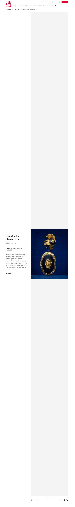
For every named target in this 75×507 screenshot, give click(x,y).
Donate (50, 2)
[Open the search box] (55, 6)
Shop (51, 6)
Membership (57, 2)
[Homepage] (8, 4)
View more (8, 273)
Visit (15, 6)
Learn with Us (38, 6)
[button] (49, 254)
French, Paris (9, 242)
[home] (6, 9)
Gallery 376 (9, 249)
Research (45, 6)
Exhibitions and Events (24, 6)
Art (32, 6)
